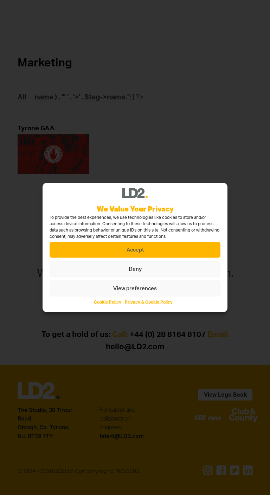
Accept (135, 249)
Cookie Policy (107, 302)
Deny (135, 269)
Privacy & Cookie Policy (149, 302)
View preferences (135, 288)
